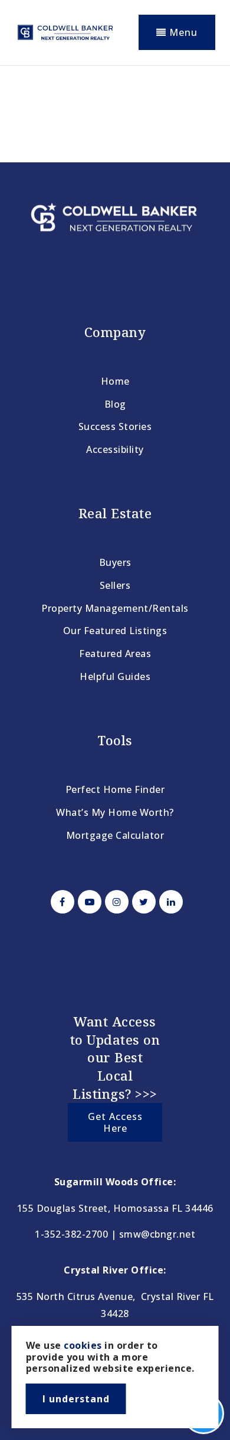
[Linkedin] (169, 901)
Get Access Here (115, 1122)
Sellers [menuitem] (115, 585)
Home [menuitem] (115, 381)
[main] (115, 109)
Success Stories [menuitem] (115, 426)
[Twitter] (142, 901)
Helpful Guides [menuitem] (115, 676)
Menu (182, 32)
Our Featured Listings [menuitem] (115, 630)
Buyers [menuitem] (115, 562)
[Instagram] (115, 901)
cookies (83, 1345)
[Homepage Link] (65, 31)
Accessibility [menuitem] (115, 449)
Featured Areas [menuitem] (115, 653)
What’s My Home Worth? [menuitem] (115, 812)
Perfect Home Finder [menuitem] (115, 789)
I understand (76, 1398)
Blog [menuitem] (115, 404)
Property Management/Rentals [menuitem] (115, 608)
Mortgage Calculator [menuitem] (115, 835)
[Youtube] (87, 901)
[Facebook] (60, 901)
